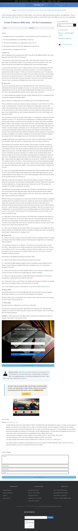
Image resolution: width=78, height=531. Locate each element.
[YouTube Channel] (26, 399)
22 (38, 10)
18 (28, 10)
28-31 (50, 10)
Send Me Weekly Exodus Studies (28, 354)
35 (60, 10)
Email (12, 347)
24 (42, 10)
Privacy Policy (41, 506)
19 (30, 10)
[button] (66, 44)
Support (48, 506)
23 (40, 10)
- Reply (16, 422)
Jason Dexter (22, 372)
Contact (45, 506)
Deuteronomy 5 (45, 286)
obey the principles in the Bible (43, 251)
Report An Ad (59, 506)
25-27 (45, 10)
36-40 (63, 10)
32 (53, 10)
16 (23, 10)
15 (21, 10)
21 (35, 10)
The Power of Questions (64, 38)
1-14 (18, 10)
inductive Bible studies (13, 17)
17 (26, 10)
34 (58, 10)
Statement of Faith (53, 506)
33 (55, 10)
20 (33, 10)
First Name (14, 340)
